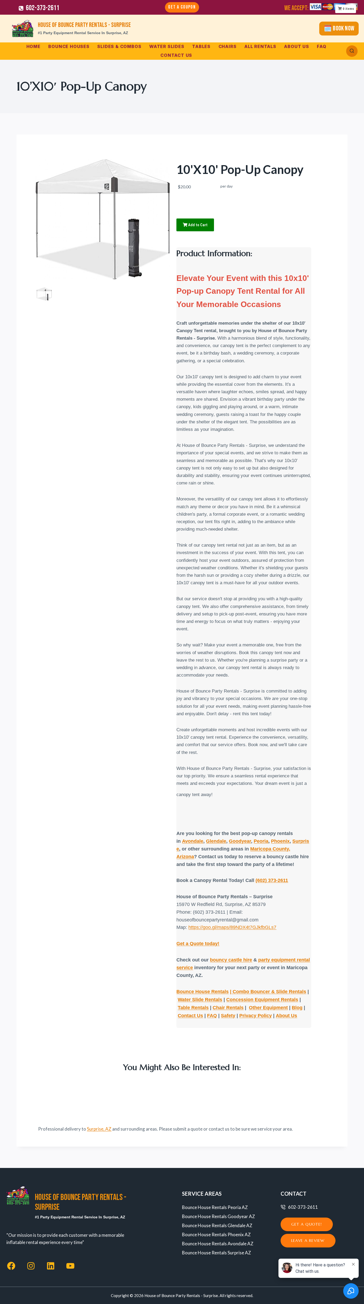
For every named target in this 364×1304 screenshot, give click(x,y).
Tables (201, 46)
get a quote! (306, 1224)
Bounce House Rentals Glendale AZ (217, 1225)
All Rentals (260, 46)
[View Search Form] (352, 51)
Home (33, 46)
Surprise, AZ (99, 1129)
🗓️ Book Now (339, 28)
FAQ (321, 46)
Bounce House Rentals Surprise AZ (216, 1252)
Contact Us (176, 55)
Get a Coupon (182, 7)
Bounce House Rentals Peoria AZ (215, 1207)
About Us (296, 46)
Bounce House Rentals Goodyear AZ (218, 1216)
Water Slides (166, 46)
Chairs (228, 46)
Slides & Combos (119, 46)
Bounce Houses (68, 46)
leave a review (308, 1240)
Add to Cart (197, 224)
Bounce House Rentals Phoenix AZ (216, 1234)
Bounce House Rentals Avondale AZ (217, 1243)
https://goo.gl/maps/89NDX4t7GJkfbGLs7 (232, 927)
